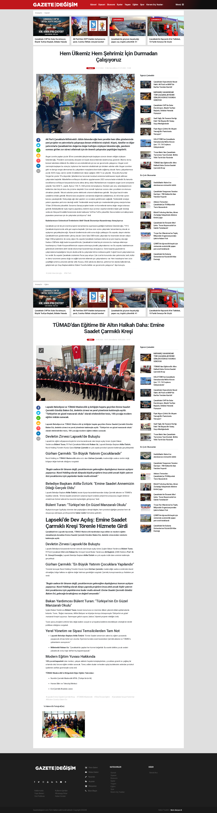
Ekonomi (111, 4)
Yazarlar (91, 777)
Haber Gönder (60, 796)
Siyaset (101, 4)
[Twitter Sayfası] (40, 782)
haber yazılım (123, 810)
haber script (133, 810)
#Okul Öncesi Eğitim (102, 697)
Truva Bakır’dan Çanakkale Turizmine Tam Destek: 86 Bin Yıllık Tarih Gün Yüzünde (166, 155)
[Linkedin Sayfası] (53, 782)
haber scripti (113, 810)
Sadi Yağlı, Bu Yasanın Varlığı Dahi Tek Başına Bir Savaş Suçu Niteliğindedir (165, 121)
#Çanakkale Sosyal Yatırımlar (123, 697)
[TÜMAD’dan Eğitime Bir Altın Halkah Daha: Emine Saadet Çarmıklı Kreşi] (85, 373)
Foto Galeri (93, 768)
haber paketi (103, 810)
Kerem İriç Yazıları (154, 4)
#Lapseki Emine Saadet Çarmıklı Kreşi (60, 697)
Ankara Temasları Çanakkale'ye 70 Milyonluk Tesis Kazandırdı (164, 204)
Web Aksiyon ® (176, 810)
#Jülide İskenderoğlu (54, 273)
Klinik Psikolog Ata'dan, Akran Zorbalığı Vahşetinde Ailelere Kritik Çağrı (166, 215)
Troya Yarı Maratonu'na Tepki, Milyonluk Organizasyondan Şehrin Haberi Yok (166, 236)
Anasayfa (38, 13)
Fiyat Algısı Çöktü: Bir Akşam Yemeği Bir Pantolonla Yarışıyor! (165, 131)
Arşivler (91, 781)
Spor (142, 4)
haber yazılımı (92, 810)
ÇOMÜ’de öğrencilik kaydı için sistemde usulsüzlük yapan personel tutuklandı (166, 246)
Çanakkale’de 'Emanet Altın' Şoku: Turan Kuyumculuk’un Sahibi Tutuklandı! (165, 225)
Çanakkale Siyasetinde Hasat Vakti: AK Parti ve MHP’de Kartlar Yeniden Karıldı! (165, 84)
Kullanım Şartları (61, 791)
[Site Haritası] (62, 782)
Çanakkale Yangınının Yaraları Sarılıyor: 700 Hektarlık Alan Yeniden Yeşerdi (166, 194)
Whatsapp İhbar (61, 793)
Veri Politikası (39, 796)
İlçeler (120, 4)
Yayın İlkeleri (39, 793)
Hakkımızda (38, 791)
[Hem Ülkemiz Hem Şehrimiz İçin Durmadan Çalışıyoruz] (85, 103)
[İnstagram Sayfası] (44, 782)
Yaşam (128, 4)
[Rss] (57, 782)
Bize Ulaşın (92, 791)
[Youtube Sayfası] (48, 782)
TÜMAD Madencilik (73, 424)
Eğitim (135, 4)
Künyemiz (92, 786)
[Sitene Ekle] (66, 782)
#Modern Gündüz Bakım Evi (56, 700)
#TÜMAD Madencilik (85, 697)
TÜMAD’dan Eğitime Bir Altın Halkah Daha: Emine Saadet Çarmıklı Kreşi (165, 165)
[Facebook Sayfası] (35, 782)
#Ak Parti (67, 273)
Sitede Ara (153, 773)
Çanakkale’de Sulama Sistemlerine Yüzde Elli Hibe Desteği (165, 256)
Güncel (93, 4)
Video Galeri (93, 772)
